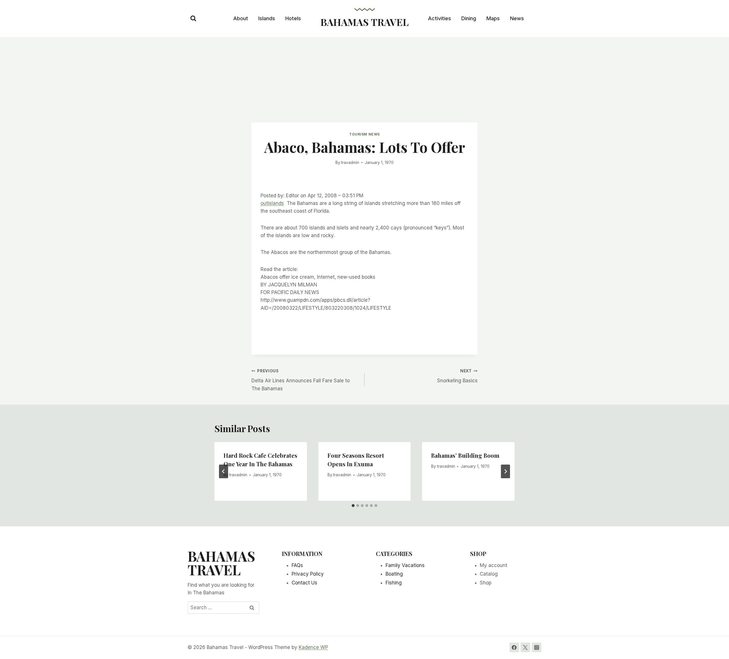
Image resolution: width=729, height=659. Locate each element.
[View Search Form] (193, 18)
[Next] (505, 471)
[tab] (353, 505)
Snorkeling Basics (457, 376)
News (517, 18)
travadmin (350, 162)
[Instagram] (536, 647)
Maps (493, 18)
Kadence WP (313, 647)
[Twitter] (525, 647)
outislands (272, 203)
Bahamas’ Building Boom (465, 455)
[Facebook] (514, 647)
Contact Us (304, 583)
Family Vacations (405, 565)
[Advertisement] (364, 80)
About (240, 18)
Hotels (293, 18)
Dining (468, 18)
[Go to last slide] (223, 471)
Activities (439, 18)
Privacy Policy (308, 574)
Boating (394, 574)
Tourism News (364, 134)
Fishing (394, 583)
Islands (266, 18)
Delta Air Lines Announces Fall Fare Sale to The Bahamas (300, 380)
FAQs (297, 565)
